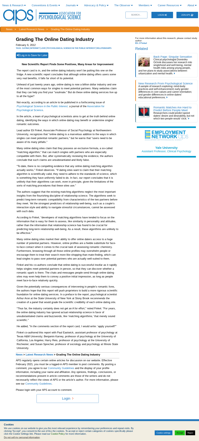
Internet (35, 48)
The (122, 5)
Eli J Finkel (141, 43)
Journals (71, 5)
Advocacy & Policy (95, 5)
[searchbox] (136, 15)
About (191, 5)
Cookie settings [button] (164, 433)
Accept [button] (180, 433)
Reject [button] (190, 433)
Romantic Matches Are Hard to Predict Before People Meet (172, 109)
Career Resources (169, 5)
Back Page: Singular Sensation (172, 56)
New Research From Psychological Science (165, 83)
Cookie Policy (58, 434)
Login (161, 15)
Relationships (104, 48)
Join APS (186, 15)
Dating (25, 48)
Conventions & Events (45, 5)
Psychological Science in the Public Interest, (42, 106)
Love (43, 48)
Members (144, 5)
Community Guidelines (61, 368)
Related (141, 48)
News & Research (13, 5)
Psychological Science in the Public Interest (71, 48)
